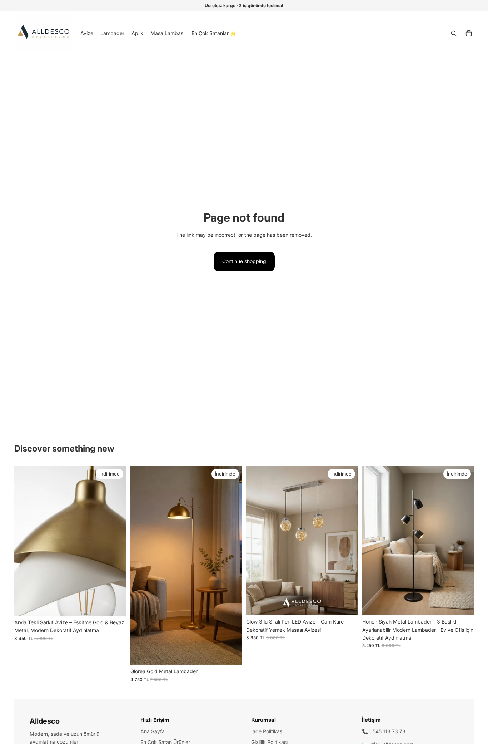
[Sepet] (469, 33)
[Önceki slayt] (25, 540)
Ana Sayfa (152, 731)
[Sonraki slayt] (115, 540)
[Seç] (115, 604)
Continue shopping (244, 261)
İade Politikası (267, 731)
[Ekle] (230, 653)
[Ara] (454, 33)
